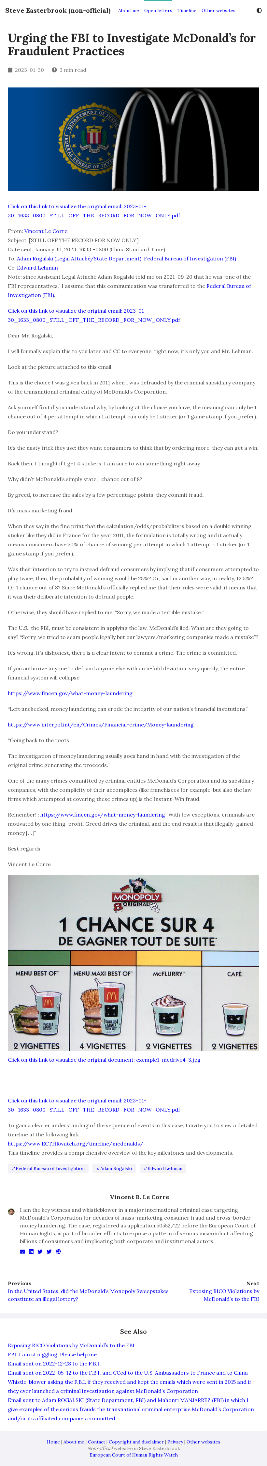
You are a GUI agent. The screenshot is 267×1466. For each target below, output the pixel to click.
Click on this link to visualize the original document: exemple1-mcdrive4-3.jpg (104, 1059)
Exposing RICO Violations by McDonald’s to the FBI (224, 1295)
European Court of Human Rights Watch (134, 1455)
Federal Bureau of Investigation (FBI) (190, 258)
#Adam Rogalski (114, 1168)
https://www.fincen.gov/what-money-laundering (70, 693)
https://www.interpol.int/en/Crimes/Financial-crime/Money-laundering (101, 724)
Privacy (175, 1442)
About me (128, 10)
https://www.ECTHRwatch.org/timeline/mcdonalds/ (75, 1143)
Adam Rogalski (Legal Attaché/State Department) (79, 258)
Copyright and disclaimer (136, 1442)
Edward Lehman (37, 267)
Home (53, 1442)
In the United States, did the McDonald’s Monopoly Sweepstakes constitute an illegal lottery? (88, 1295)
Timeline (186, 10)
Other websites (218, 10)
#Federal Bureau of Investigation (48, 1168)
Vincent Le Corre (45, 231)
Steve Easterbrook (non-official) (57, 10)
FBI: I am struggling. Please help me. (53, 1354)
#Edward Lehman (163, 1168)
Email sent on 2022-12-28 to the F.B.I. (54, 1363)
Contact (96, 1442)
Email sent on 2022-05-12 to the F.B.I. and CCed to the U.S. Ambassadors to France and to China (128, 1372)
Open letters (158, 10)
